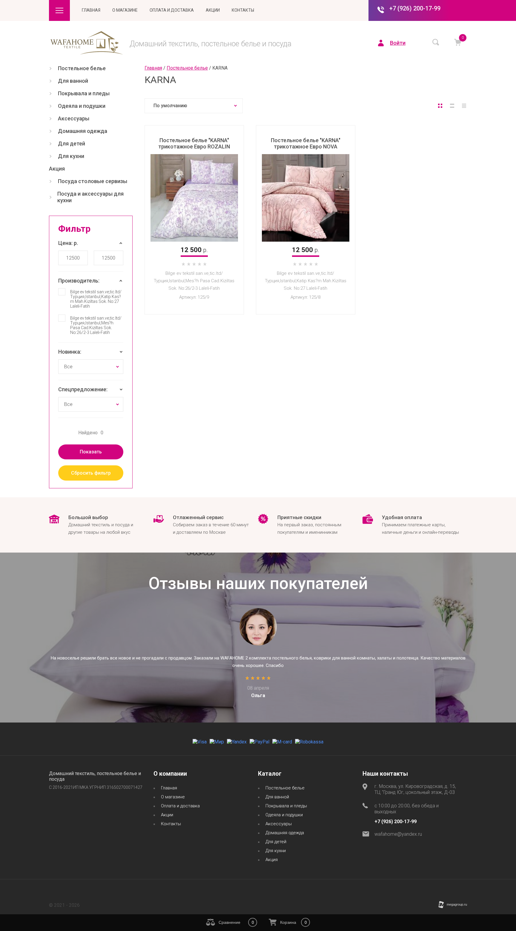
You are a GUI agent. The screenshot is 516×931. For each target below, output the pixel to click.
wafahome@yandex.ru (398, 834)
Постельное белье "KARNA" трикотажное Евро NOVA (305, 143)
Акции (213, 10)
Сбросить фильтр (91, 473)
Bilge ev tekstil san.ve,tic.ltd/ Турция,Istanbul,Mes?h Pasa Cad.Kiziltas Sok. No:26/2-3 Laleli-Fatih (96, 325)
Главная (91, 10)
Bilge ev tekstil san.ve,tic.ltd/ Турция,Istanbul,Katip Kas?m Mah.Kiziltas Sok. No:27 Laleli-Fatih (96, 299)
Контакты (243, 10)
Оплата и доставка (172, 10)
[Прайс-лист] (464, 106)
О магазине (125, 10)
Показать (91, 452)
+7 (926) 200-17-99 (414, 8)
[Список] (452, 106)
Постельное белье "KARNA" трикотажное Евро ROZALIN (194, 143)
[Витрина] (440, 106)
